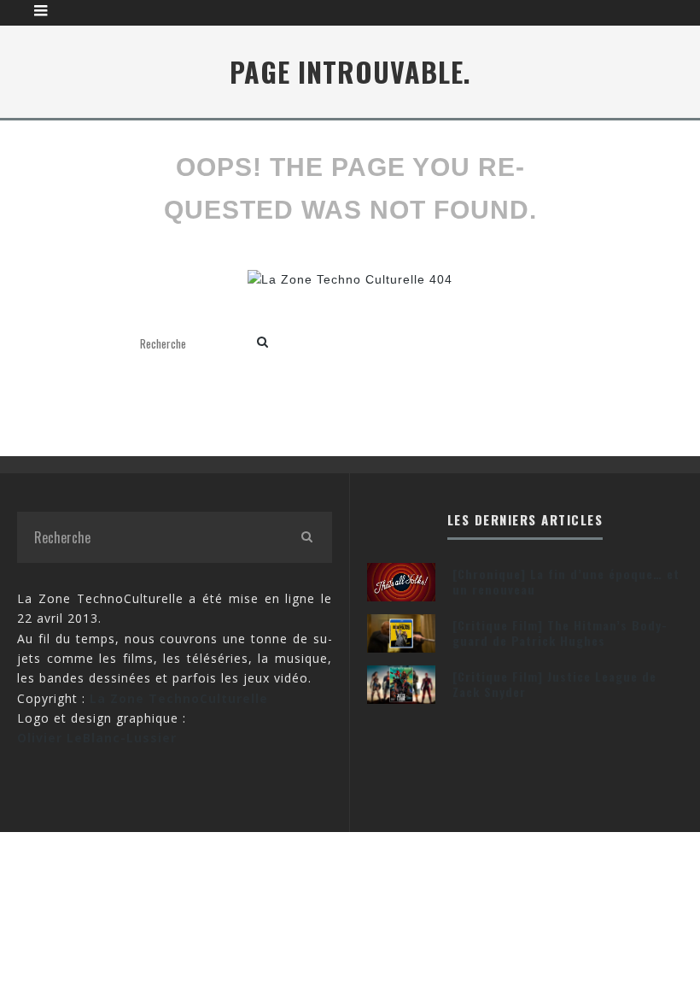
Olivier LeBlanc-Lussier (97, 738)
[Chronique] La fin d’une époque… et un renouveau (566, 581)
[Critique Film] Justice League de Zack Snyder (554, 683)
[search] (262, 343)
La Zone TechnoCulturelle (179, 698)
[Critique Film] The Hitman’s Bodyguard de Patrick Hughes (559, 632)
